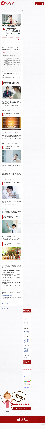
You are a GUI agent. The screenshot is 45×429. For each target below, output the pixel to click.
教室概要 (28, 423)
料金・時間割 (19, 423)
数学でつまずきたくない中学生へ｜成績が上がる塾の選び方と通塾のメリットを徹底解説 (26, 324)
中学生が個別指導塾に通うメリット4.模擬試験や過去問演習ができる (12, 63)
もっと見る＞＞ (27, 357)
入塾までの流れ (24, 423)
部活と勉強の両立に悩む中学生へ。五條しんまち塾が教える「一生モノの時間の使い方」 (26, 316)
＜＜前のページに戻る (4, 308)
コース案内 (9, 423)
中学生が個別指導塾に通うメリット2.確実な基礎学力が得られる (12, 59)
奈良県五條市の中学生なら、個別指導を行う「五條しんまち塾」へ (12, 69)
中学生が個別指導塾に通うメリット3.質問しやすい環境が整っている (12, 61)
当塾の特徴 (13, 423)
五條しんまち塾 (26, 373)
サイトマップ (38, 423)
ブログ (20, 39)
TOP (5, 423)
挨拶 (7, 423)
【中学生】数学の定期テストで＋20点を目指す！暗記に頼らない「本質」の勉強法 (26, 341)
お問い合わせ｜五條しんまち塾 (7, 295)
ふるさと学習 (26, 365)
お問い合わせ (34, 423)
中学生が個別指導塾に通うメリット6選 (9, 55)
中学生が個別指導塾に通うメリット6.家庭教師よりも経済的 (12, 66)
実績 (16, 423)
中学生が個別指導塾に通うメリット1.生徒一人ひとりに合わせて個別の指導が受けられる (12, 57)
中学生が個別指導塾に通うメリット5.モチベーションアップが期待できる (12, 65)
